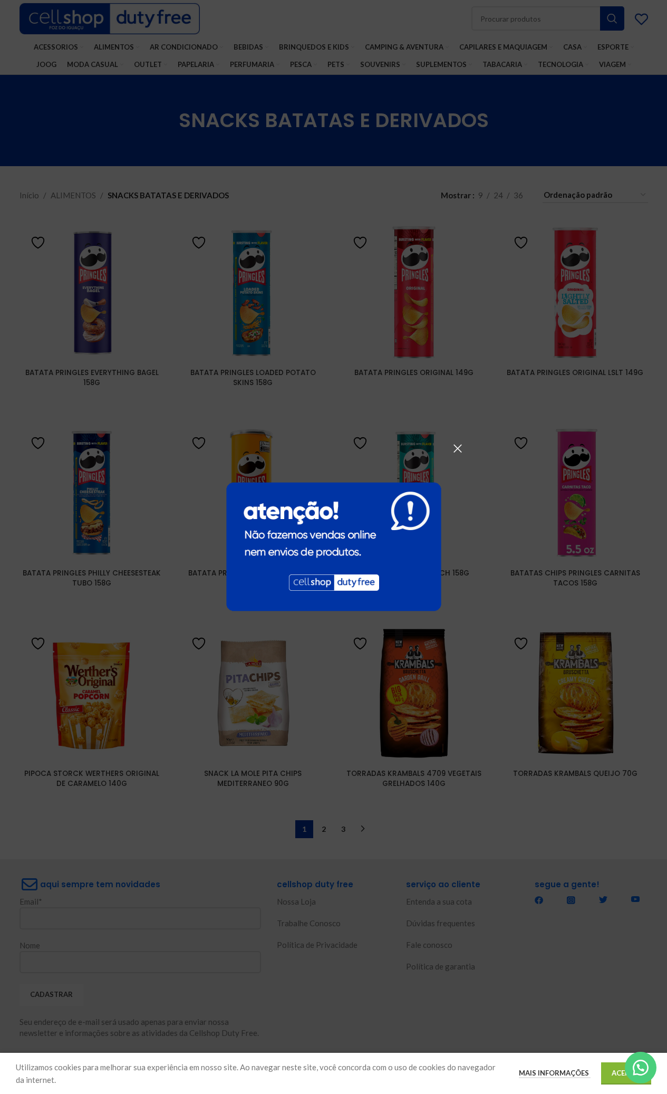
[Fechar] (457, 448)
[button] (640, 1067)
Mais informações (555, 1073)
